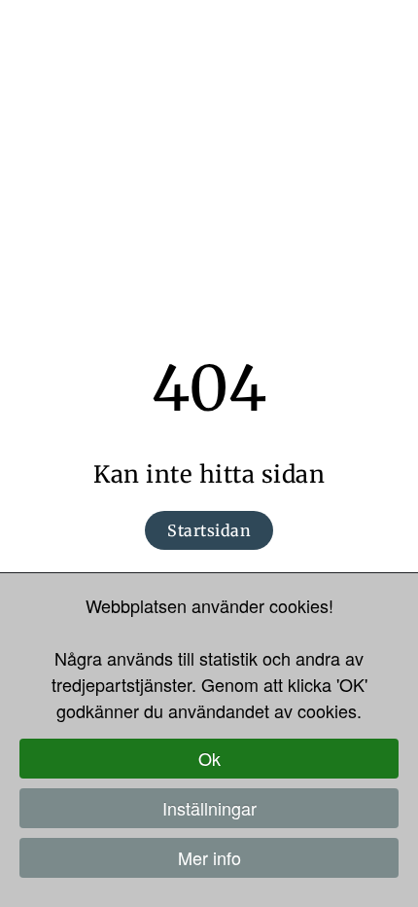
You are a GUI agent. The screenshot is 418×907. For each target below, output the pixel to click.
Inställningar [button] (209, 807)
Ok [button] (209, 758)
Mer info (209, 857)
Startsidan (209, 530)
